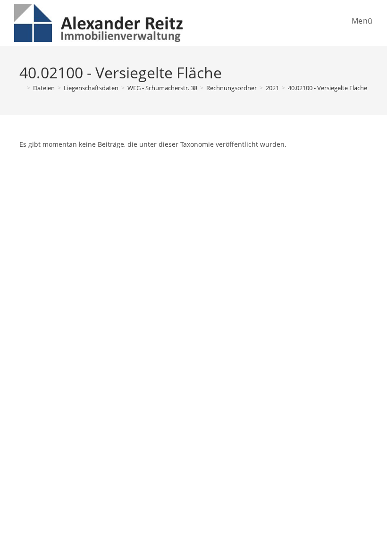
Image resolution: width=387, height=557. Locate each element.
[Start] (21, 88)
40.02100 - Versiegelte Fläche (327, 88)
